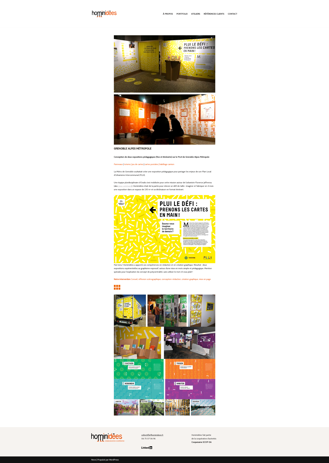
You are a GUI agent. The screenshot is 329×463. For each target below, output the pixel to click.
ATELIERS (195, 14)
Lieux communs (125, 186)
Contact (232, 14)
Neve (93, 459)
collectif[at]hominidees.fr (152, 435)
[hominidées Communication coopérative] (104, 14)
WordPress (114, 459)
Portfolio (182, 14)
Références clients (214, 14)
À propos (168, 14)
